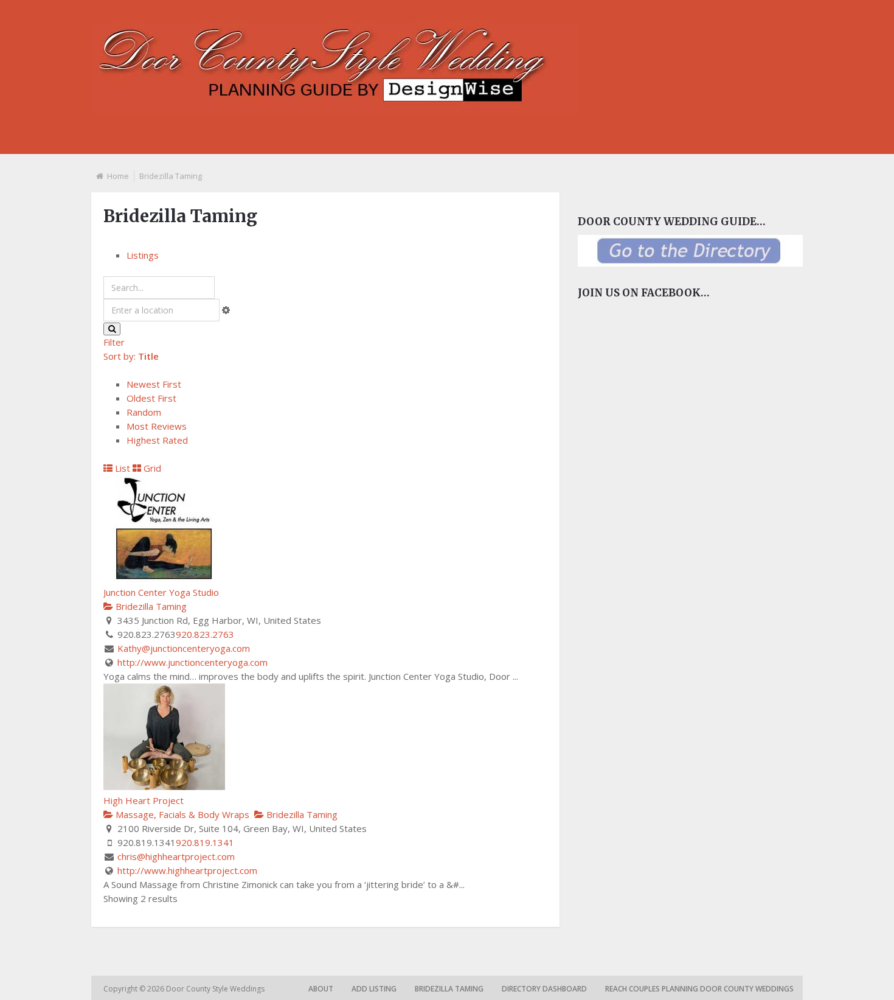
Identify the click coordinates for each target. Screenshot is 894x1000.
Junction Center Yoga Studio (161, 592)
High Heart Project (143, 800)
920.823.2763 (205, 634)
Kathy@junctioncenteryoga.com (183, 648)
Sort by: (131, 356)
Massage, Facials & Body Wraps (181, 814)
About (320, 989)
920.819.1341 (205, 842)
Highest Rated (157, 440)
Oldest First (151, 398)
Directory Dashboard (544, 989)
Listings (142, 255)
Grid (151, 468)
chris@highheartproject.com (176, 856)
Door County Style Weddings (216, 989)
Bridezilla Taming (150, 606)
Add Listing (374, 989)
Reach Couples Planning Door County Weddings (699, 989)
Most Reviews (156, 426)
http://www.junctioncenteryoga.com (192, 662)
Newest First (153, 384)
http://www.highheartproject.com (187, 870)
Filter (114, 342)
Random (143, 412)
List (121, 468)
